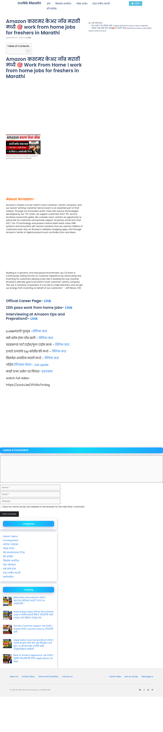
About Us (14, 676)
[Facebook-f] (148, 690)
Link (47, 300)
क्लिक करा (40, 331)
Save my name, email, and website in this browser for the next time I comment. (44, 506)
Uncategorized (10, 540)
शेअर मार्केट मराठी (101, 3)
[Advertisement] (44, 111)
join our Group (131, 676)
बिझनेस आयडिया (63, 3)
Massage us (147, 676)
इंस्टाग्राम (47, 371)
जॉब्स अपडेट (82, 3)
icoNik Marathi (29, 3)
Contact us (67, 676)
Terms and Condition (48, 676)
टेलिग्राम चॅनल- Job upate (31, 365)
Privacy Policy (28, 676)
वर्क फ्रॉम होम (96, 23)
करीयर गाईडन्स (10, 544)
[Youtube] (140, 690)
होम (48, 3)
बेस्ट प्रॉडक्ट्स (9, 564)
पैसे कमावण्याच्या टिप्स (14, 552)
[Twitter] (152, 690)
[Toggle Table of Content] (26, 51)
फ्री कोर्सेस (52, 8)
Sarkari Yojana (10, 536)
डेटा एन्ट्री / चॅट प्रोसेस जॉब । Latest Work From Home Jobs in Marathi (119, 25)
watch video (115, 676)
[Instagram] (144, 690)
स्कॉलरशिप (8, 577)
